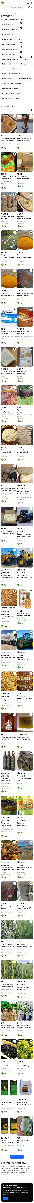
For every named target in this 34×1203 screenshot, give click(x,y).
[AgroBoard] (3, 3)
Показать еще (17, 1157)
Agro (5, 148)
